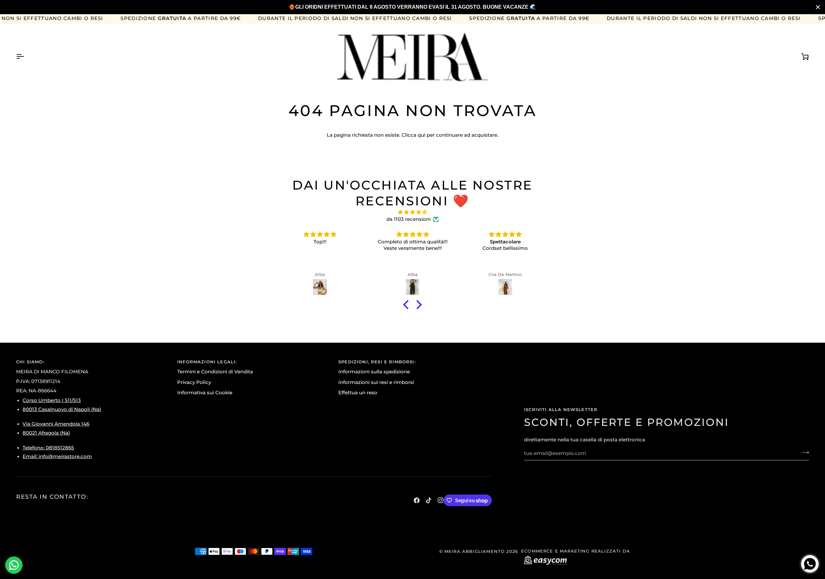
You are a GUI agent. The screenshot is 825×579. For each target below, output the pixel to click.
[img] (412, 212)
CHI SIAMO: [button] (30, 361)
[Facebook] (417, 500)
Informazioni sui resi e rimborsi (376, 382)
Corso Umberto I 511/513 (52, 400)
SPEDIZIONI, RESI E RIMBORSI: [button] (377, 361)
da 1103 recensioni (408, 219)
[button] (407, 304)
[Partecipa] (803, 452)
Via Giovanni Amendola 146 (56, 424)
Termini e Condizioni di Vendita (215, 372)
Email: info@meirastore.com (57, 456)
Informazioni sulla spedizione (374, 372)
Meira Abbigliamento (474, 551)
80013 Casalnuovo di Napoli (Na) (62, 409)
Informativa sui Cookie (204, 393)
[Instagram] (440, 500)
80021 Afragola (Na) (46, 433)
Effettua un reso (357, 393)
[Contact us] (14, 565)
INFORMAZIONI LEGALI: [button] (207, 361)
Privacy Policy (194, 382)
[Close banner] (818, 7)
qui (421, 135)
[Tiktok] (428, 500)
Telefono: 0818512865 (48, 448)
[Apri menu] (25, 56)
